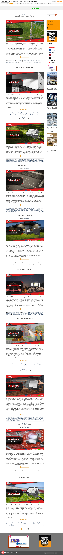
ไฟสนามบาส (17, 114)
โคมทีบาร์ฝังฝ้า (44, 3)
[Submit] (56, 15)
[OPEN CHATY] (2, 552)
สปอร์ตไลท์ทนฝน (34, 61)
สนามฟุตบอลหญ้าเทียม (16, 61)
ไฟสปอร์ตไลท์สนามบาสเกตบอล (12, 211)
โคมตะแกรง (24, 3)
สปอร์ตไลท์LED (29, 61)
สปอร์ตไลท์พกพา (16, 312)
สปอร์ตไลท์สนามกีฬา (35, 160)
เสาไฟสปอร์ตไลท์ (16, 62)
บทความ (23, 14)
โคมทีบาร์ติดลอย (49, 3)
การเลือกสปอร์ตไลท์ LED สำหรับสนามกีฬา (28, 60)
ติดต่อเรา (54, 3)
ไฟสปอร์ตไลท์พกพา (11, 265)
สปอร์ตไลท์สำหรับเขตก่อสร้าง (24, 318)
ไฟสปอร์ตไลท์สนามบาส (24, 165)
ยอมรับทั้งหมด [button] (59, 1)
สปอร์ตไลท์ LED (25, 61)
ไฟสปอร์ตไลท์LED (36, 62)
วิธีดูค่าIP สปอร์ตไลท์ (24, 119)
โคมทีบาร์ (40, 3)
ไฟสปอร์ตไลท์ (24, 62)
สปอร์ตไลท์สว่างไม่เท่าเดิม (9, 365)
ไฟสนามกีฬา (20, 62)
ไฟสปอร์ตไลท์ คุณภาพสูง (30, 62)
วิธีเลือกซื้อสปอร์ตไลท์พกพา (16, 263)
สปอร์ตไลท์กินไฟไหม (35, 418)
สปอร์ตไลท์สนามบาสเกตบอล (13, 210)
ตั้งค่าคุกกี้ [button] (54, 1)
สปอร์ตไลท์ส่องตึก (11, 62)
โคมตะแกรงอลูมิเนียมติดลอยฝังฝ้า (52, 28)
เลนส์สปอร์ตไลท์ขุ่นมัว (22, 419)
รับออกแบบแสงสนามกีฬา (9, 61)
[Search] (17, 4)
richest (28, 70)
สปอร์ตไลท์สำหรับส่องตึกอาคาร (24, 67)
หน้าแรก (21, 3)
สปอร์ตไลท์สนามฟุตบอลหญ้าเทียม (24, 16)
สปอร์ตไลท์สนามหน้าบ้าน (25, 215)
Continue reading (24, 56)
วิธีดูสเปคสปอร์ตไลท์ (24, 477)
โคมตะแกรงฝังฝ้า (35, 3)
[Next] (28, 529)
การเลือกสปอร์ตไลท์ (19, 60)
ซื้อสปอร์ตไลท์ (36, 60)
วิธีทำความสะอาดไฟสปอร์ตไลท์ (17, 113)
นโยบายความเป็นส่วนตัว (5, 2)
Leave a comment (41, 63)
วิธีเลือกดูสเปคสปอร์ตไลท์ (24, 263)
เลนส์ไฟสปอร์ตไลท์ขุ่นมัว (25, 371)
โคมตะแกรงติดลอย (30, 3)
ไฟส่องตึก (40, 62)
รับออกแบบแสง (41, 60)
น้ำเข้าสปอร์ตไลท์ (10, 471)
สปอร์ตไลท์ (25, 14)
